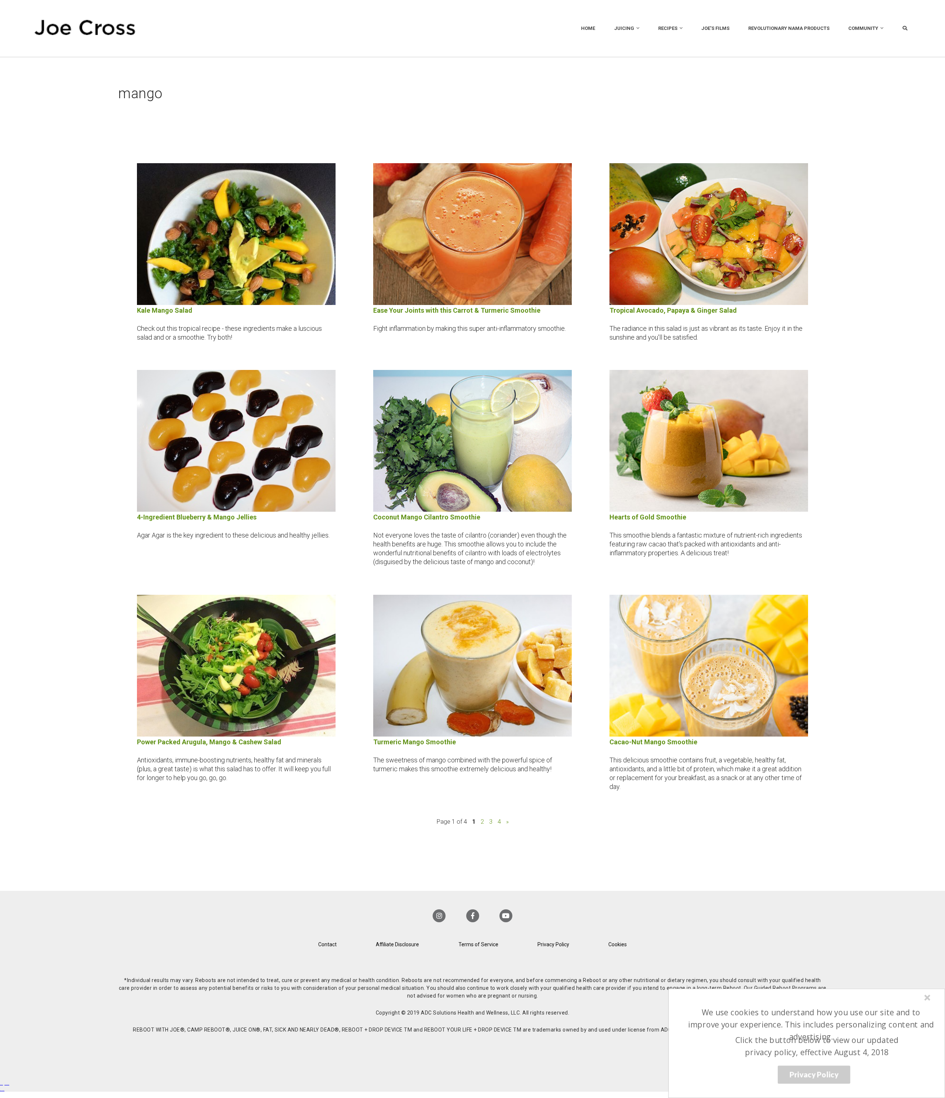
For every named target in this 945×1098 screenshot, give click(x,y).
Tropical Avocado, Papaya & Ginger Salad (673, 310)
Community (863, 28)
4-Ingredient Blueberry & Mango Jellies (197, 517)
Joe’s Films (715, 28)
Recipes (667, 28)
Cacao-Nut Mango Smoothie (653, 742)
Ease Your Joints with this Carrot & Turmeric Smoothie (456, 310)
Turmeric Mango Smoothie (414, 742)
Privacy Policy (553, 944)
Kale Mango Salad (164, 310)
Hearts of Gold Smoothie (647, 517)
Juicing (624, 28)
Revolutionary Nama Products (788, 28)
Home (588, 28)
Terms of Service (478, 944)
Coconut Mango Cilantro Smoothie (426, 517)
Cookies (617, 944)
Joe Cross (85, 28)
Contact (327, 944)
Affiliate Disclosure (397, 944)
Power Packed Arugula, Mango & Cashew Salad (209, 742)
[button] (810, 1024)
